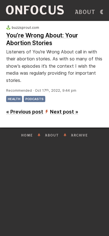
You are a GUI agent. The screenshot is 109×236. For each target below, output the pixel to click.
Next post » (64, 112)
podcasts (34, 99)
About (85, 12)
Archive (79, 135)
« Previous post (24, 112)
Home (27, 135)
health (14, 99)
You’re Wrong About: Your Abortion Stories (42, 39)
